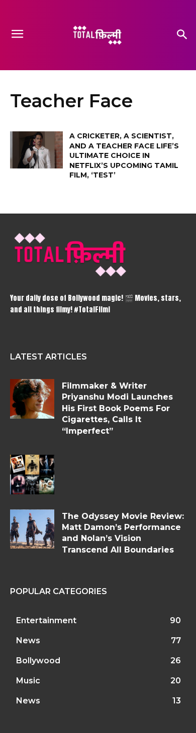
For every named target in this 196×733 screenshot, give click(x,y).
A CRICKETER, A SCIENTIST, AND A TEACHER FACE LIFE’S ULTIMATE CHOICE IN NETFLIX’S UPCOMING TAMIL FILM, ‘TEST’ (124, 155)
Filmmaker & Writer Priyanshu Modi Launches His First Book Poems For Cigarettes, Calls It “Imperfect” (117, 408)
